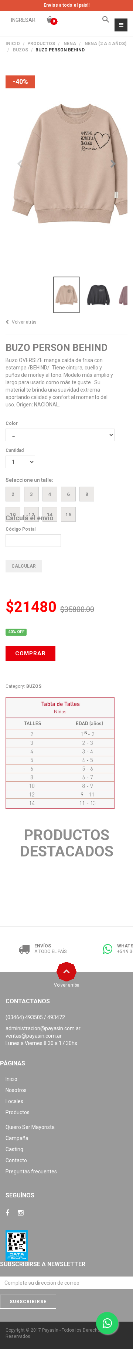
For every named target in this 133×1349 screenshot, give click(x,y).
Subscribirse (28, 1301)
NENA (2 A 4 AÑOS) (105, 43)
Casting (14, 1149)
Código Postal (20, 529)
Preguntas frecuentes (31, 1171)
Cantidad (15, 450)
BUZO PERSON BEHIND (57, 347)
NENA (70, 43)
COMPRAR (30, 653)
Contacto (16, 1160)
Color (12, 423)
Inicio (13, 43)
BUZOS (20, 50)
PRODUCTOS (41, 43)
